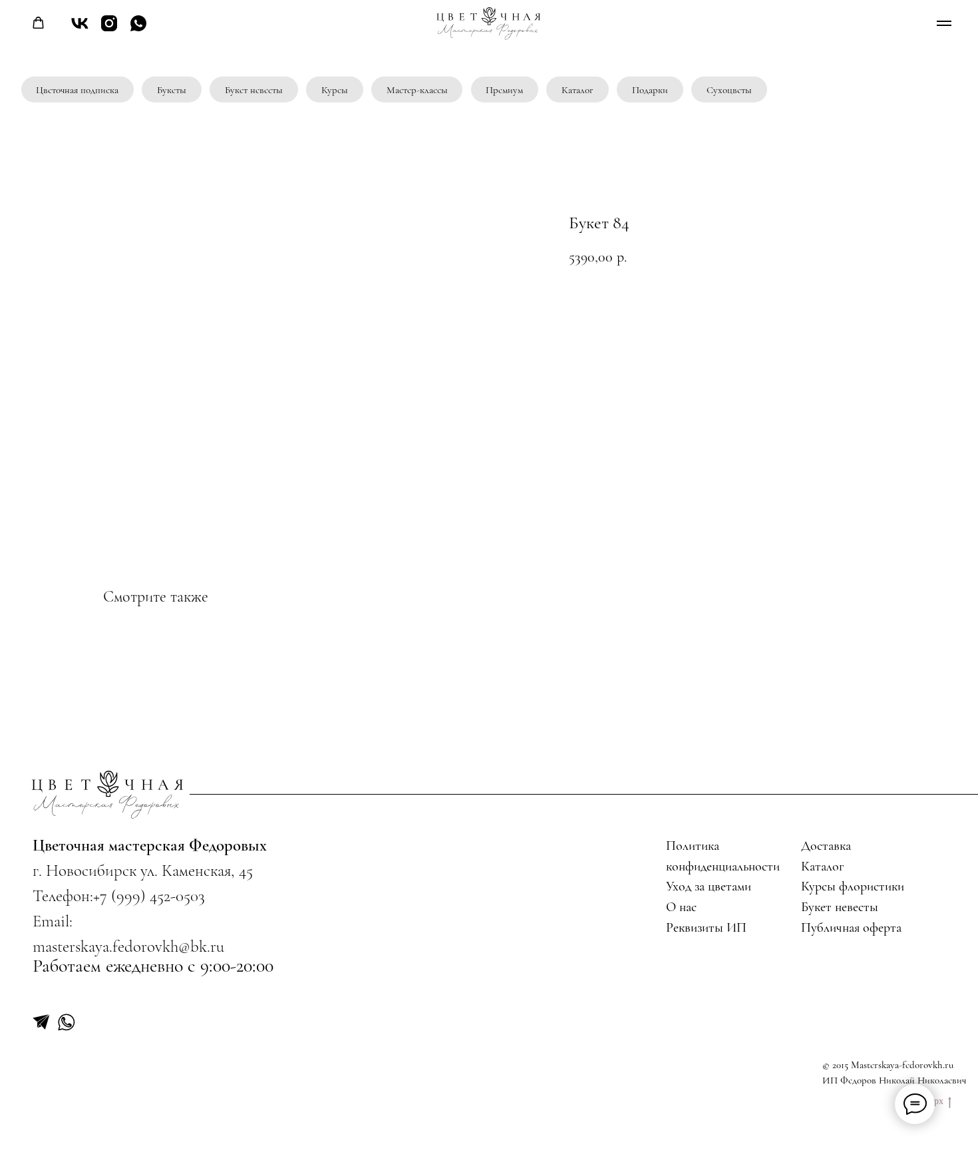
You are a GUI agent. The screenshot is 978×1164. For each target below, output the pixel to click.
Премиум (504, 90)
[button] (38, 23)
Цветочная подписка (77, 90)
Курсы (334, 90)
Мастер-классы (417, 90)
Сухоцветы (729, 90)
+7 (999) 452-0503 (149, 896)
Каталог (577, 90)
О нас (681, 907)
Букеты (171, 90)
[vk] (80, 29)
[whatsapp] (138, 29)
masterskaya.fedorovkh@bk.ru (128, 946)
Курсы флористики (852, 886)
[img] (108, 794)
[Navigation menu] (944, 23)
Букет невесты (254, 90)
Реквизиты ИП (706, 928)
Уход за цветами (708, 886)
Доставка (826, 846)
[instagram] (109, 29)
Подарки (650, 90)
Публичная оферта (851, 928)
